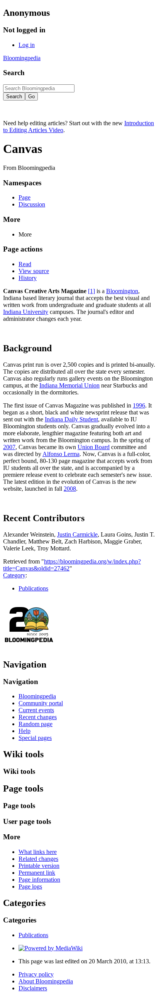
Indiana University (25, 312)
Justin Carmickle (77, 534)
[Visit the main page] (29, 648)
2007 (9, 447)
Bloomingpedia (22, 58)
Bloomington (122, 291)
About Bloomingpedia (46, 981)
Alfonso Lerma (61, 454)
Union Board (94, 447)
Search (14, 73)
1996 (139, 405)
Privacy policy (36, 974)
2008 (70, 488)
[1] (91, 291)
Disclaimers (33, 988)
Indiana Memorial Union (69, 385)
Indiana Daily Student (71, 419)
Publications (33, 588)
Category (14, 575)
